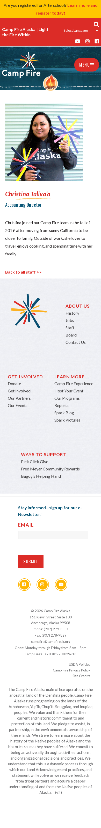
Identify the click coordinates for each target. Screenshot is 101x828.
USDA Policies (79, 664)
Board (71, 334)
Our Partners (19, 398)
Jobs (70, 320)
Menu (84, 65)
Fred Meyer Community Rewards (50, 468)
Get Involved (19, 390)
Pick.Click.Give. (35, 461)
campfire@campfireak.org (50, 641)
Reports (61, 405)
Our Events (17, 405)
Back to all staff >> (23, 271)
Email (26, 525)
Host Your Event (68, 390)
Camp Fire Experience (73, 383)
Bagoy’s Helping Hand (41, 476)
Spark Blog (64, 412)
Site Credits (81, 676)
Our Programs (67, 398)
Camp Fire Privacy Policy (71, 670)
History (72, 312)
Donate (14, 383)
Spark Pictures (67, 419)
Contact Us (76, 342)
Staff (70, 327)
